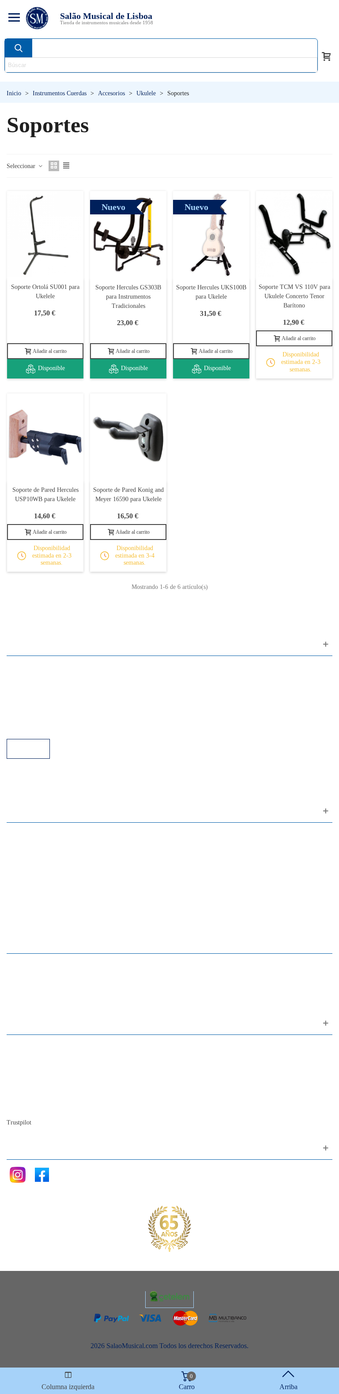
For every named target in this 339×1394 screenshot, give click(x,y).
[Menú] (12, 18)
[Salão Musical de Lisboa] (37, 18)
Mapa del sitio (35, 1058)
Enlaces (26, 679)
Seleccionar (22, 166)
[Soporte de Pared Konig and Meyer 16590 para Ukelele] (128, 437)
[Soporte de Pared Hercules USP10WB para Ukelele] (45, 437)
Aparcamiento (35, 715)
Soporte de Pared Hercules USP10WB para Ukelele (45, 494)
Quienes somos (36, 1070)
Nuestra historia (37, 1082)
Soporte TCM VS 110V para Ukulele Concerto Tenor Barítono (294, 296)
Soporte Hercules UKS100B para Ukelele (211, 292)
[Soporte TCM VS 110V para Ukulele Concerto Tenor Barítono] (294, 234)
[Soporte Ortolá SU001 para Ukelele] (45, 234)
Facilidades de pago (43, 727)
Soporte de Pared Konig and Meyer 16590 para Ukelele (128, 494)
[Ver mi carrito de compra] (326, 55)
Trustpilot (19, 1122)
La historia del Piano (44, 1094)
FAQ (22, 667)
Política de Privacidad (45, 691)
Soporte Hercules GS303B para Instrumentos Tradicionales (128, 296)
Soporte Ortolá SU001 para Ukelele (45, 292)
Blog (22, 1105)
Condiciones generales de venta (59, 703)
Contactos (29, 1046)
